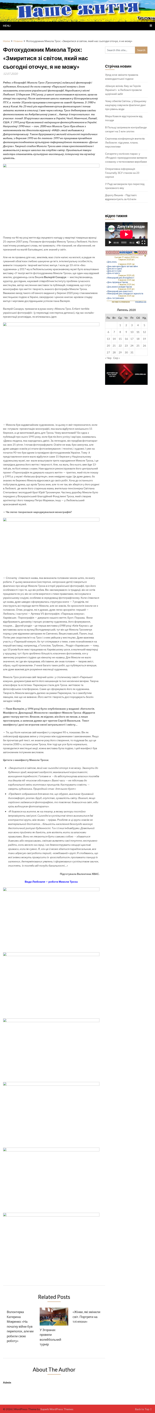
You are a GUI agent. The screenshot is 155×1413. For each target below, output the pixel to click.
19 (144, 338)
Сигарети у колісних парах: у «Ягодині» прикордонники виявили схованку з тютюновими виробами (126, 157)
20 (108, 345)
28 (114, 352)
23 (126, 345)
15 (120, 338)
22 (120, 345)
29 (120, 352)
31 (131, 352)
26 (144, 345)
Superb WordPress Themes (56, 1409)
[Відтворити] (110, 242)
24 (131, 345)
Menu (7, 25)
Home (6, 41)
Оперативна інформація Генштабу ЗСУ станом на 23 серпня (122, 172)
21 (114, 345)
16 (126, 338)
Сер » (116, 357)
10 (131, 332)
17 (131, 338)
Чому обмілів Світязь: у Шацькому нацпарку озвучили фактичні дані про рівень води (125, 105)
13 (108, 338)
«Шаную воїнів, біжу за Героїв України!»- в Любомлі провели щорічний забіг (123, 89)
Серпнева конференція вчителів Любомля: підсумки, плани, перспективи (125, 142)
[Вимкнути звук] (138, 242)
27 (108, 352)
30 (126, 352)
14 (114, 338)
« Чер (108, 357)
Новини (18, 41)
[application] (126, 234)
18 (138, 338)
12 (144, 332)
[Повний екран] (143, 242)
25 (138, 345)
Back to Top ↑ (143, 1409)
